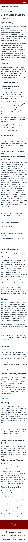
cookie (4, 302)
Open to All (19, 535)
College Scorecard (12, 535)
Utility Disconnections (9, 7)
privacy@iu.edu (18, 516)
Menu (24, 2)
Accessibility (5, 535)
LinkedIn (15, 524)
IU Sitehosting (17, 102)
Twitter (12, 524)
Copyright (5, 539)
